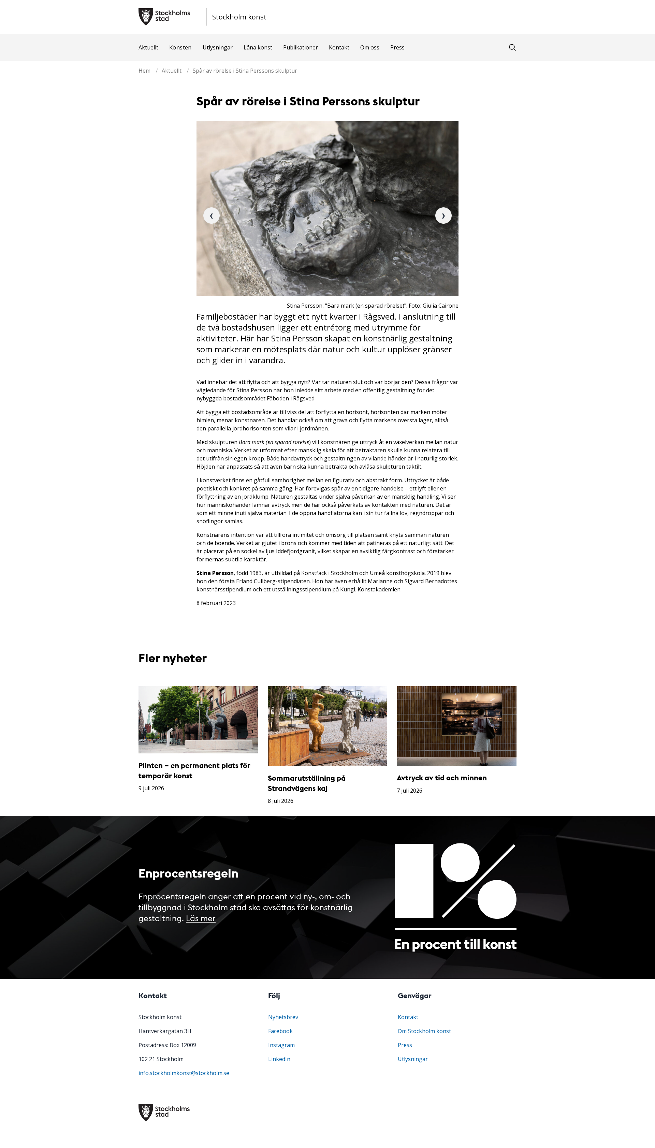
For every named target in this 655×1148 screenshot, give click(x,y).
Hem (144, 70)
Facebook (280, 1031)
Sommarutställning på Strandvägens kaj (307, 783)
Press (397, 47)
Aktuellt (148, 47)
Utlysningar (218, 47)
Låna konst (258, 47)
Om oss (369, 47)
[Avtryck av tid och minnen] (456, 726)
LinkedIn (279, 1059)
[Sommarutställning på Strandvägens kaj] (328, 726)
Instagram (281, 1045)
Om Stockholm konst (424, 1031)
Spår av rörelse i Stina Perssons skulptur (245, 70)
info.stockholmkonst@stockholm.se (184, 1073)
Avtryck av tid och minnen (442, 777)
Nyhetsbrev (283, 1017)
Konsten (180, 47)
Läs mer (201, 917)
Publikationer (300, 47)
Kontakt (339, 47)
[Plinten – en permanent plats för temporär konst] (198, 719)
